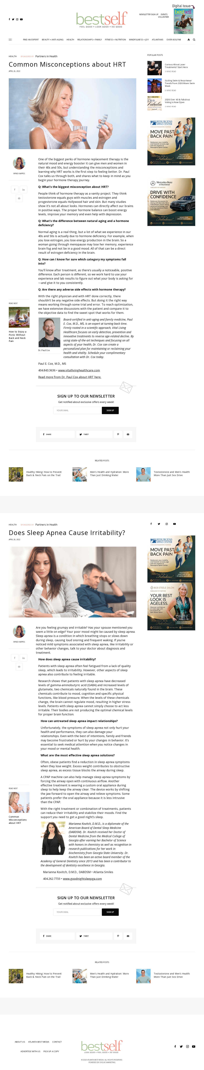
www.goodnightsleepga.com (82, 879)
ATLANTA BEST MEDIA (38, 1041)
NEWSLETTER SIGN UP (148, 14)
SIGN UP (110, 410)
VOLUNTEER (163, 17)
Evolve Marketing (107, 1062)
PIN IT (51, 333)
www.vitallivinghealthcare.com (79, 370)
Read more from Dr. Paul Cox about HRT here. (69, 377)
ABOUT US (20, 1041)
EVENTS (164, 14)
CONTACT (57, 1041)
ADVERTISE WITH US (30, 1051)
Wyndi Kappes (19, 173)
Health (13, 56)
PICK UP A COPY (51, 1051)
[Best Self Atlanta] (102, 19)
